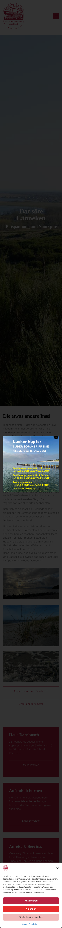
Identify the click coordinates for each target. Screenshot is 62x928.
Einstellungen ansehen (31, 917)
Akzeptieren (31, 900)
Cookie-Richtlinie (29, 924)
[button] (57, 868)
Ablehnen (31, 908)
